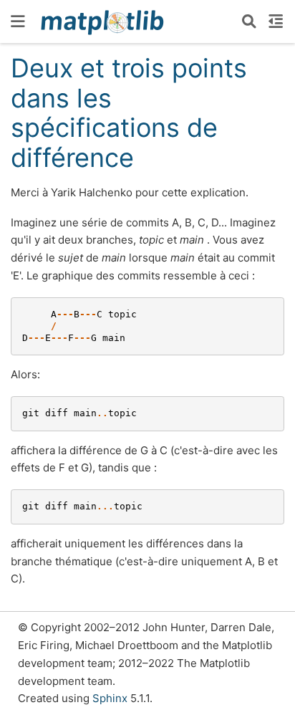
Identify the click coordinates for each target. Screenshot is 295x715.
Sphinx (109, 698)
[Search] (249, 21)
